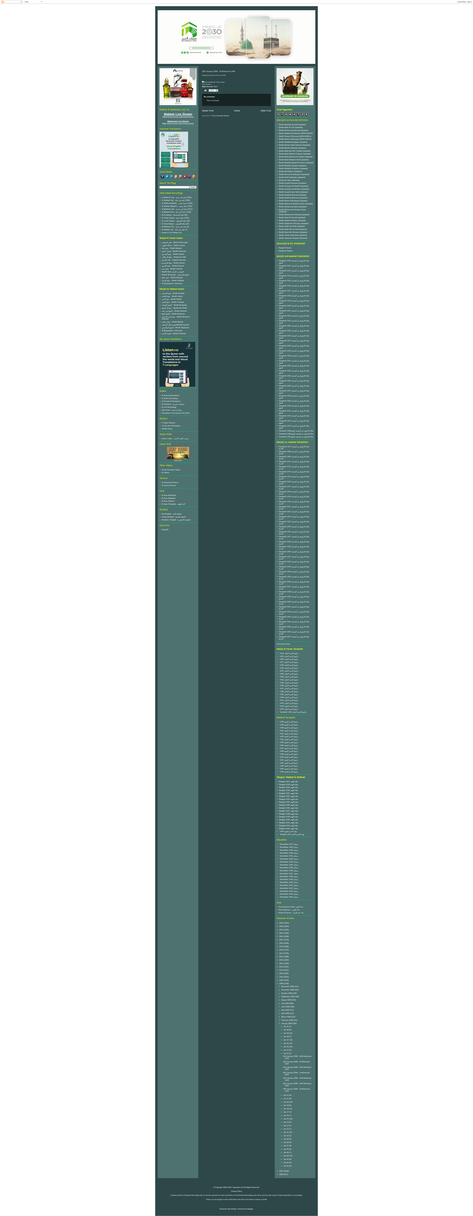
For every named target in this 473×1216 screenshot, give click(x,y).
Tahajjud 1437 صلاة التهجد (288, 811)
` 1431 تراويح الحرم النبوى (288, 731)
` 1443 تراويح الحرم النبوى (288, 766)
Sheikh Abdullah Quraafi (288, 125)
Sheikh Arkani (167, 429)
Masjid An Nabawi (286, 251)
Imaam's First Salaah (170, 233)
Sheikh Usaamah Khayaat (289, 238)
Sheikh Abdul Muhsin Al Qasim (291, 154)
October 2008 (287, 993)
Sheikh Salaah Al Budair (288, 220)
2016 (281, 957)
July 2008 (285, 1003)
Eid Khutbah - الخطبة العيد (171, 514)
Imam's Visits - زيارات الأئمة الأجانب (175, 439)
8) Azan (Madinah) (169, 495)
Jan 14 (286, 1122)
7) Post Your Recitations (171, 426)
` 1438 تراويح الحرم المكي (288, 691)
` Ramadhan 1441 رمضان (288, 885)
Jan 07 (286, 1146)
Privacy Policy (236, 1191)
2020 (281, 943)
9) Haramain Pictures (170, 482)
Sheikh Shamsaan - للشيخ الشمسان (175, 275)
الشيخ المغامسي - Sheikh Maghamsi (175, 328)
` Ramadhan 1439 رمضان (288, 879)
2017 (281, 953)
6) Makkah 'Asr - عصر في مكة (173, 230)
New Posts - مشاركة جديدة (172, 410)
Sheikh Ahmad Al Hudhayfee (290, 174)
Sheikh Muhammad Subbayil (290, 215)
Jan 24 (286, 1050)
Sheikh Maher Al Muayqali (289, 139)
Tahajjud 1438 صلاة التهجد (288, 814)
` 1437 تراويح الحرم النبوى (288, 748)
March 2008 (286, 1017)
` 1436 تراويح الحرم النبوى (288, 745)
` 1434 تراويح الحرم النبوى (288, 739)
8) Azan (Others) (168, 501)
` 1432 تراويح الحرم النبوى (288, 734)
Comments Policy (283, 644)
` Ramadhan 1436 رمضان (288, 871)
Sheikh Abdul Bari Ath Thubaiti (291, 151)
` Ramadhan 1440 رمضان (288, 882)
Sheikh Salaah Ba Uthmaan (290, 133)
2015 (281, 960)
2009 (281, 980)
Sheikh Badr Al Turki (287, 127)
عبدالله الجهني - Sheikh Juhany (173, 245)
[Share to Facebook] (217, 90)
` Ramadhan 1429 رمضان (288, 850)
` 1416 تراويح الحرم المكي (288, 653)
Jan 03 (286, 1159)
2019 (281, 946)
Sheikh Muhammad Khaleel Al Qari (292, 210)
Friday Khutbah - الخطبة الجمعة (174, 517)
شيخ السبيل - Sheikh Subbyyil (173, 280)
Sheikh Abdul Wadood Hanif (290, 160)
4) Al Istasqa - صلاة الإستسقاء (173, 215)
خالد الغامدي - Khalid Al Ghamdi (174, 260)
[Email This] (210, 90)
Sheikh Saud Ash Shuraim (289, 232)
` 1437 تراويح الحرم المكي (288, 688)
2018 (281, 950)
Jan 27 (286, 1040)
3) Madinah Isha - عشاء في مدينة (174, 209)
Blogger (250, 1209)
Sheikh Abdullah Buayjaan (289, 142)
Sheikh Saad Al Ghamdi (288, 217)
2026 (281, 923)
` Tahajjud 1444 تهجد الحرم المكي (291, 834)
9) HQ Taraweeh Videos (171, 470)
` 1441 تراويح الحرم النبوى (288, 760)
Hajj (163, 530)
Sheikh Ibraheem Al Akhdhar (290, 189)
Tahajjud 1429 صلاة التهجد (288, 787)
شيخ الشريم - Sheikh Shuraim (173, 266)
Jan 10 (286, 1136)
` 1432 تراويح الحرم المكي (288, 674)
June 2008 (285, 1007)
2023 (281, 933)
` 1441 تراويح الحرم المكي (288, 700)
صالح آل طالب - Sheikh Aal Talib (174, 257)
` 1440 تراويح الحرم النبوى (288, 757)
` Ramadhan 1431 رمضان (288, 856)
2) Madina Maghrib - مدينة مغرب (174, 203)
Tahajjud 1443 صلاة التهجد (288, 828)
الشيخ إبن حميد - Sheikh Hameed (174, 311)
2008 (281, 983)
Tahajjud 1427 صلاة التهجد (288, 782)
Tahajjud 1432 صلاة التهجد (288, 796)
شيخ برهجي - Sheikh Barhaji (172, 322)
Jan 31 (286, 1026)
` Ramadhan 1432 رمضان (288, 859)
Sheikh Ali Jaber (285, 180)
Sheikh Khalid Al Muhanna (289, 198)
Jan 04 (286, 1156)
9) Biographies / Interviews (172, 283)
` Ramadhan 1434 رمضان (288, 865)
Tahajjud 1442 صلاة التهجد (288, 826)
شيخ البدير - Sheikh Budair (172, 299)
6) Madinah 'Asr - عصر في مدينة (174, 227)
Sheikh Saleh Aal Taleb (287, 226)
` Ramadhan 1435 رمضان (288, 868)
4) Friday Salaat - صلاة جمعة (173, 218)
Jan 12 (286, 1129)
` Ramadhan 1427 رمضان (288, 844)
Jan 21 (286, 1098)
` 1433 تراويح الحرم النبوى (288, 736)
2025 (281, 926)
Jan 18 (286, 1109)
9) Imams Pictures (169, 485)
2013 (281, 967)
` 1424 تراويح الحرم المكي (288, 656)
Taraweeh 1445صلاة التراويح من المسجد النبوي (296, 431)
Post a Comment (213, 100)
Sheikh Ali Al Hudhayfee (288, 177)
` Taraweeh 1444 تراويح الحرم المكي (292, 712)
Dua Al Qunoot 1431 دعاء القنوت (291, 907)
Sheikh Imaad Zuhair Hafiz (289, 192)
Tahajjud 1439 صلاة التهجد (288, 817)
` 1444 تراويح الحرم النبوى (288, 769)
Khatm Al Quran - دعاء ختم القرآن (291, 913)
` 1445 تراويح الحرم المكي (288, 709)
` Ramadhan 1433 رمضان (288, 862)
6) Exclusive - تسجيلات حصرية (173, 404)
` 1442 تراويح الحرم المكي (288, 703)
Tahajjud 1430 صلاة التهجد (288, 790)
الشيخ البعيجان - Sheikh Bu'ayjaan (174, 305)
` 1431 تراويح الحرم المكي (288, 671)
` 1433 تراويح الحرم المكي (288, 677)
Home (237, 110)
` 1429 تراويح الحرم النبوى (288, 722)
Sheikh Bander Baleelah (288, 148)
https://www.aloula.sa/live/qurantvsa (178, 117)
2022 (281, 936)
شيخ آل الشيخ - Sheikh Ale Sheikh (174, 308)
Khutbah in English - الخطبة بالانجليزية (176, 520)
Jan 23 (286, 1053)
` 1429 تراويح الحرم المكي (288, 659)
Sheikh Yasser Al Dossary (289, 136)
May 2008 (285, 1010)
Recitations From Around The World (176, 413)
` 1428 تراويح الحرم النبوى (288, 725)
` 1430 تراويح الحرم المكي (288, 668)
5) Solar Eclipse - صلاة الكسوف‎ (174, 224)
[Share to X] (214, 90)
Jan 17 (286, 1112)
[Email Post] (205, 90)
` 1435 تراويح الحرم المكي (288, 683)
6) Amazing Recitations (171, 395)
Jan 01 (286, 1166)
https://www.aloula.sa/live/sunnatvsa (178, 124)
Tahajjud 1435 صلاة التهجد (288, 805)
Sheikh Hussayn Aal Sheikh (289, 186)
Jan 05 (286, 1152)
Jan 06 (286, 1149)
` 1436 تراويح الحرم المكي (288, 685)
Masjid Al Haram (285, 248)
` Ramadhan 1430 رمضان (288, 853)
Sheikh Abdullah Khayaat (289, 166)
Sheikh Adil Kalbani (286, 171)
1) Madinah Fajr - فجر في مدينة (174, 197)
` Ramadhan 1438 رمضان (288, 876)
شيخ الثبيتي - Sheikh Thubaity (173, 302)
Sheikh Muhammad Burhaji (289, 130)
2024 (281, 930)
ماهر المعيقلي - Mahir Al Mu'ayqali (175, 242)
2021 (281, 940)
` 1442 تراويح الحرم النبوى (288, 763)
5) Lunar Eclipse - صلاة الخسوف (174, 221)
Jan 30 (286, 1030)
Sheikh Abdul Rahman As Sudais (292, 157)
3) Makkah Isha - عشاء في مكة (174, 212)
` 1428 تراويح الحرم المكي (288, 665)
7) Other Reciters (168, 423)
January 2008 (287, 1023)
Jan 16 (286, 1115)
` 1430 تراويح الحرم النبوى (288, 728)
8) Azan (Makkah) (169, 498)
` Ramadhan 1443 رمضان (288, 891)
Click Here (178, 460)
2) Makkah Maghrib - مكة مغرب (174, 206)
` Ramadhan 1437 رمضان (288, 873)
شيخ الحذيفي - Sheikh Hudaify (173, 293)
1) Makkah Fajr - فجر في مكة (173, 200)
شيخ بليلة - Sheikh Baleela (172, 248)
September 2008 (288, 997)
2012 (281, 970)
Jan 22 (286, 1095)
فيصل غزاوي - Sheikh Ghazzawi (174, 251)
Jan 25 (286, 1047)
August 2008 (286, 1000)
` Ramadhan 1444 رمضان (288, 894)
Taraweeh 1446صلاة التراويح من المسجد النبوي (296, 434)
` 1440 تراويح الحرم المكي (288, 697)
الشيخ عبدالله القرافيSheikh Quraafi (175, 325)
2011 (281, 973)
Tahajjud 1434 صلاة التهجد (288, 802)
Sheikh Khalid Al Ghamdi (288, 195)
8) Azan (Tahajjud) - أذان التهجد (173, 504)
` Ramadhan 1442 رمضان (288, 888)
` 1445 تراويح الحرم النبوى (288, 772)
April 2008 (285, 1013)
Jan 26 (286, 1043)
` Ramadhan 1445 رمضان (288, 897)
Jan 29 (286, 1033)
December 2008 (287, 986)
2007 (281, 1171)
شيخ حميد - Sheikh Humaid (172, 269)
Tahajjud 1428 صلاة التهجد (288, 784)
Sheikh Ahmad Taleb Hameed (290, 145)
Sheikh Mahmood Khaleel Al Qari (292, 204)
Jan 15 (286, 1119)
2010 (281, 977)
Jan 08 (286, 1142)
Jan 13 (286, 1125)
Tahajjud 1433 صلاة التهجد (288, 799)
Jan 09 (286, 1139)
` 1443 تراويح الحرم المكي (288, 706)
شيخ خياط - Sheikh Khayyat (172, 278)
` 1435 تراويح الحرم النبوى (288, 742)
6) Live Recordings (169, 407)
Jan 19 (286, 1105)
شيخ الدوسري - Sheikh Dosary (173, 263)
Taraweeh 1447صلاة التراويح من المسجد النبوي (296, 437)
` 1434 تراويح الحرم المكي (288, 680)
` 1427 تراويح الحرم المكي (288, 662)
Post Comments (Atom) (220, 116)
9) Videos (165, 473)
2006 (281, 1174)
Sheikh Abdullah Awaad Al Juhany (292, 163)
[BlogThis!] (212, 90)
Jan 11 (286, 1132)
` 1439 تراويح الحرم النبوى (288, 754)
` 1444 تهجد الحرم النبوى (288, 831)
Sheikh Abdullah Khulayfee (289, 168)
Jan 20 (286, 1102)
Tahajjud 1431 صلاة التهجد (288, 793)
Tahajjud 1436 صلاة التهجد (288, 808)
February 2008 (287, 1020)
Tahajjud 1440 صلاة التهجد (288, 820)
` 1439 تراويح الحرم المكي (288, 694)
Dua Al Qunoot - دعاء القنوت (289, 910)
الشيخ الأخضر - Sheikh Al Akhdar (174, 333)
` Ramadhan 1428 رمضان (288, 847)
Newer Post (207, 110)
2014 (281, 963)
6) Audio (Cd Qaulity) (170, 398)
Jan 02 (286, 1162)
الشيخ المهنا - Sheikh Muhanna (173, 314)
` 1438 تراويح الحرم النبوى (288, 751)
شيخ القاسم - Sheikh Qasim (172, 296)
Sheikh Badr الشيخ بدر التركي (173, 272)
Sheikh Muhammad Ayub (289, 207)
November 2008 (287, 990)
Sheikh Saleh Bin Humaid (288, 229)
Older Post (266, 110)
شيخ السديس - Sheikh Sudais (173, 254)
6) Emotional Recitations (171, 401)
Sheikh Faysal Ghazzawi (288, 183)
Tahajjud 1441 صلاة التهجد (288, 823)
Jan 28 (286, 1036)
